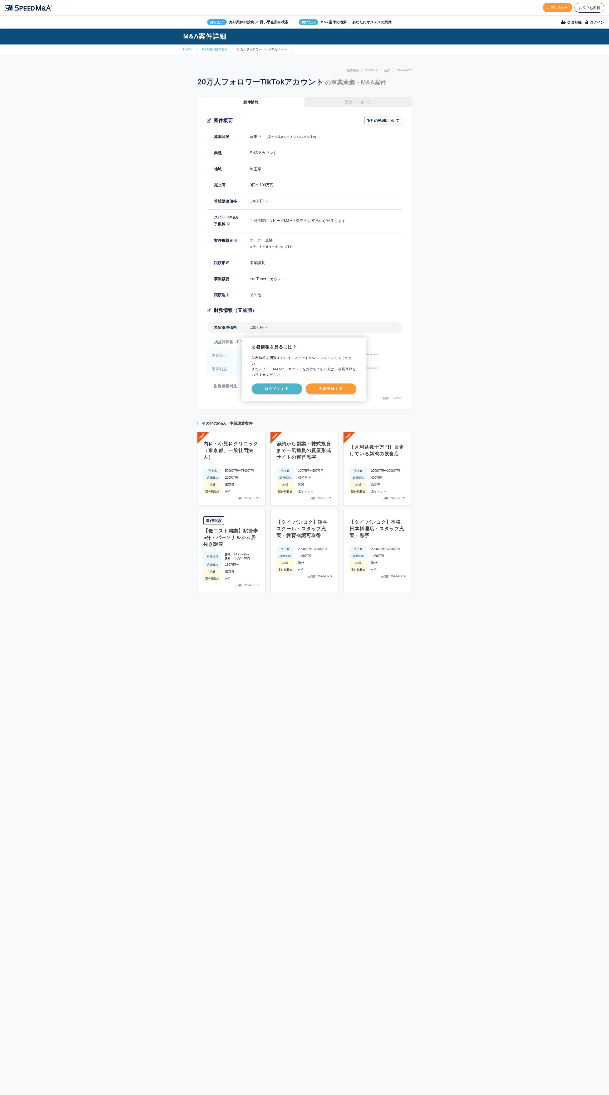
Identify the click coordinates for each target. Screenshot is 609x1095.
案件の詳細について (383, 120)
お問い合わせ (557, 7)
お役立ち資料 (589, 8)
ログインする (277, 389)
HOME (187, 49)
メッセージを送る (282, 1086)
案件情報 (251, 102)
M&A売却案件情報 (214, 49)
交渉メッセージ (358, 102)
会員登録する (331, 389)
